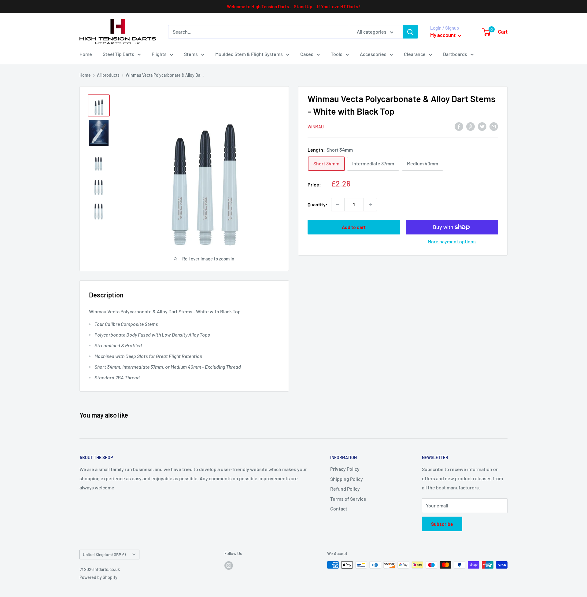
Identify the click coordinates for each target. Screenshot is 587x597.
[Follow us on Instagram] (228, 565)
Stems (191, 54)
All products (108, 75)
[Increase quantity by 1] (370, 204)
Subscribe (442, 524)
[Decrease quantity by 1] (337, 204)
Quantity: (317, 204)
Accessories (373, 54)
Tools (336, 54)
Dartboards (455, 54)
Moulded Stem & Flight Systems (249, 54)
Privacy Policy (345, 469)
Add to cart (354, 227)
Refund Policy (345, 489)
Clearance (415, 54)
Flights (159, 54)
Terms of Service (348, 499)
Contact (338, 508)
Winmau (316, 126)
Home (85, 54)
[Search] (410, 32)
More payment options (452, 241)
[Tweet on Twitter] (482, 126)
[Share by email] (493, 126)
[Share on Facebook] (459, 126)
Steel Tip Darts (118, 54)
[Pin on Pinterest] (470, 126)
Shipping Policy (346, 479)
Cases (306, 54)
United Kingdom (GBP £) (104, 554)
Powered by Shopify (98, 577)
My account (443, 35)
